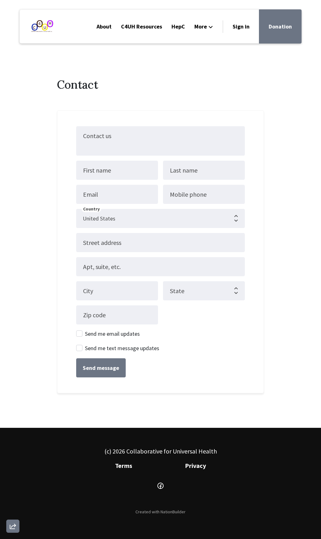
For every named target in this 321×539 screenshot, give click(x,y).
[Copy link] (12, 439)
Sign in (241, 26)
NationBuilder (173, 512)
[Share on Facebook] (12, 493)
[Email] (12, 457)
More (200, 26)
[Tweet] (12, 475)
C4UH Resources (141, 26)
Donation (280, 26)
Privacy (195, 465)
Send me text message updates (122, 348)
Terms (123, 465)
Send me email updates (112, 333)
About (104, 26)
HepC (178, 26)
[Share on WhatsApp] (12, 511)
